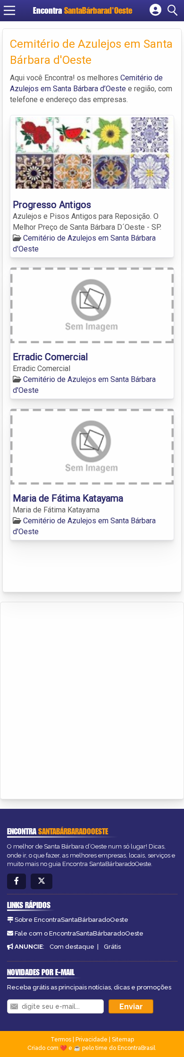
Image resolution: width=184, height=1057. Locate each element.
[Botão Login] (155, 10)
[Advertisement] (92, 699)
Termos (60, 1039)
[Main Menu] (9, 10)
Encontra (82, 10)
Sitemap (123, 1039)
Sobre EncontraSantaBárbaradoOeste (71, 919)
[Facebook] (16, 881)
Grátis (112, 946)
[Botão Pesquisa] (174, 10)
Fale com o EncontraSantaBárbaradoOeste (79, 933)
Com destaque (72, 946)
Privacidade (91, 1039)
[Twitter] (41, 881)
